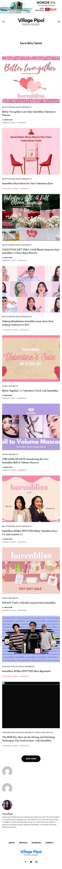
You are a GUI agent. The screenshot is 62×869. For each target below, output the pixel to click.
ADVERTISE (36, 843)
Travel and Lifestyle (44, 732)
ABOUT (12, 843)
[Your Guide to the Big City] (31, 21)
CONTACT (49, 843)
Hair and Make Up (10, 667)
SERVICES (23, 843)
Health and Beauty (23, 107)
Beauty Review (8, 107)
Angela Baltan (7, 814)
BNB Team (8, 120)
